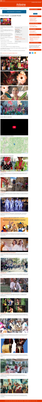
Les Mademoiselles (3, 256)
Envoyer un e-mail (19, 34)
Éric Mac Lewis (3, 357)
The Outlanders (2, 353)
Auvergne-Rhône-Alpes (18, 37)
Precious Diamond (3, 276)
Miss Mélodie (3, 236)
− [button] (1, 140)
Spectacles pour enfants (33, 20)
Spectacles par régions (33, 32)
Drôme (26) (16, 36)
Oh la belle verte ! (3, 313)
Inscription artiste (34, 2)
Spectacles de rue (32, 19)
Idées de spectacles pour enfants (35, 37)
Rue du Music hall (3, 272)
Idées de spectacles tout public (34, 36)
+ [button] (1, 138)
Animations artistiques (33, 18)
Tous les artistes (32, 31)
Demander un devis (33, 25)
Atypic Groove (17, 29)
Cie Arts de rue (3, 397)
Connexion (39, 2)
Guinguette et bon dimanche (4, 373)
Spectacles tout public (33, 21)
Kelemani (1, 333)
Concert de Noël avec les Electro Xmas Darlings (8, 252)
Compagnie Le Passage (4, 296)
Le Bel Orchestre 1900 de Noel (5, 212)
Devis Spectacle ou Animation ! (14, 11)
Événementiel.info (37, 47)
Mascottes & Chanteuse (4, 232)
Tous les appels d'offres (33, 26)
